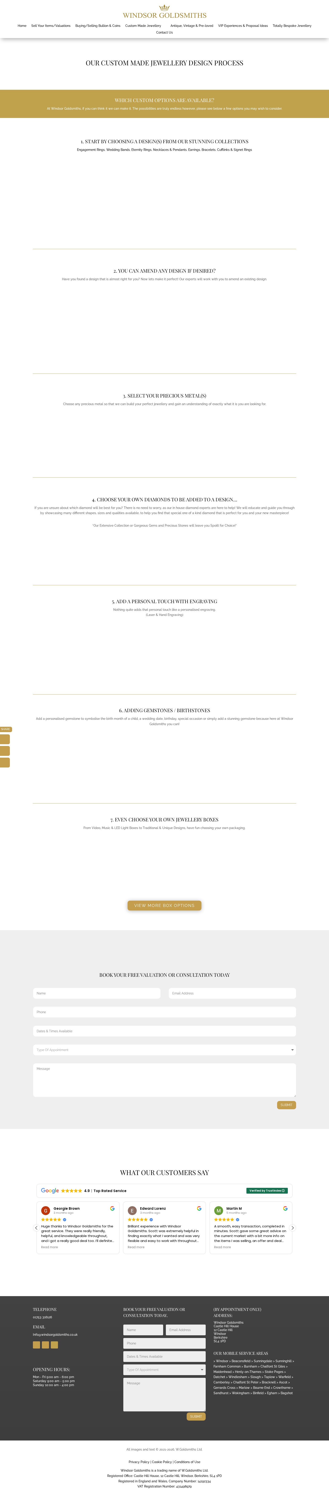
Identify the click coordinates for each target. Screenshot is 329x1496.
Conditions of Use (187, 1462)
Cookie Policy (162, 1462)
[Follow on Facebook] (36, 1345)
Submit (287, 1105)
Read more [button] (49, 1247)
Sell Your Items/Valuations (50, 26)
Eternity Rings (141, 150)
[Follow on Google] (54, 1345)
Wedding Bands (118, 150)
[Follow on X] (45, 1345)
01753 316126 (42, 1317)
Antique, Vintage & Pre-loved (192, 26)
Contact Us (164, 32)
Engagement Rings (91, 150)
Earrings (194, 150)
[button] (292, 1228)
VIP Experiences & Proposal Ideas (243, 26)
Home (22, 26)
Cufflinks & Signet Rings (234, 150)
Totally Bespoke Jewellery (292, 26)
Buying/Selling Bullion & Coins (97, 26)
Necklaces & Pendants (170, 150)
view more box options (164, 905)
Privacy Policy (139, 1462)
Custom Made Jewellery (143, 26)
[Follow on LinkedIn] (5, 762)
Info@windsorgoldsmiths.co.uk (55, 1334)
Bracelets (209, 150)
